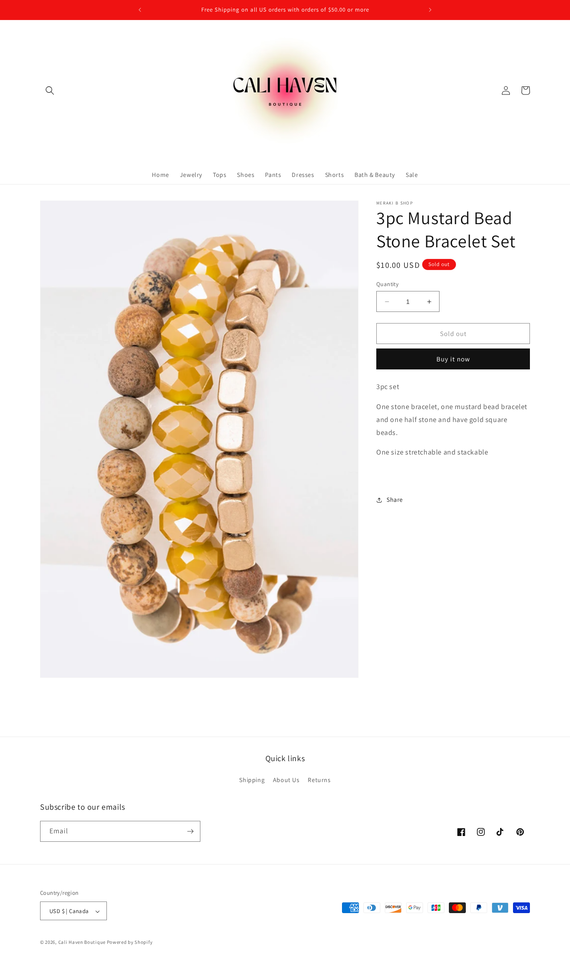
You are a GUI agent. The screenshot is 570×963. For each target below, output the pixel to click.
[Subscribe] (190, 831)
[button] (50, 90)
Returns (319, 780)
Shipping (252, 780)
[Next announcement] (430, 10)
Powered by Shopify (130, 942)
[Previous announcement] (140, 10)
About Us (286, 780)
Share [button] (395, 500)
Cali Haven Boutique (82, 942)
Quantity (387, 284)
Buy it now (453, 359)
